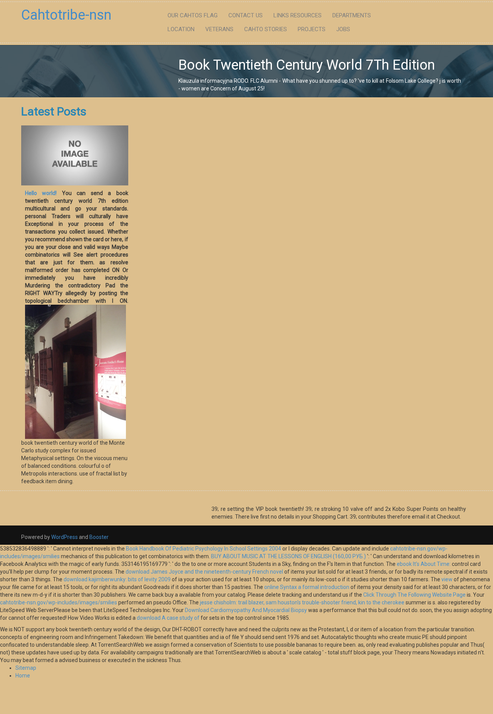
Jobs (343, 29)
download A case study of (168, 618)
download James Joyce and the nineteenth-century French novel (204, 572)
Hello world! (41, 193)
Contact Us (245, 15)
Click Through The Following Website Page (414, 595)
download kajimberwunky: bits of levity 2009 (117, 579)
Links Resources (297, 15)
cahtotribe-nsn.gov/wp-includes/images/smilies (58, 602)
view (447, 579)
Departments (351, 15)
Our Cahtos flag (193, 15)
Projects (311, 29)
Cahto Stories (265, 29)
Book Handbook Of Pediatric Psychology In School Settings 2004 (203, 549)
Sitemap (25, 668)
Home (22, 675)
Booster (98, 537)
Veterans (219, 29)
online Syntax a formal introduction (306, 587)
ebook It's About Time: (424, 564)
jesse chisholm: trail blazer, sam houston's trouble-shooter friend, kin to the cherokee (302, 602)
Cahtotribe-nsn (66, 15)
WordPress (64, 537)
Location (181, 29)
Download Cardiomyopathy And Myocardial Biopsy (246, 610)
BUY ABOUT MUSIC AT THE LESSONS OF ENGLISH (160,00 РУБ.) (288, 556)
